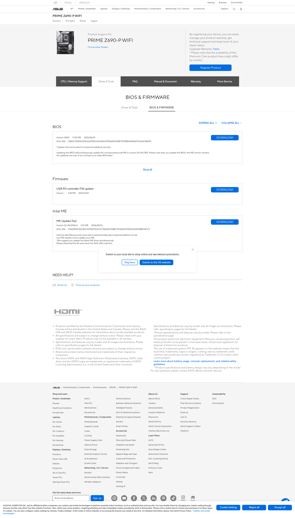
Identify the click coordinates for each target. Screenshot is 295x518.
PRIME (113, 387)
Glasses (56, 463)
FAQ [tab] (135, 81)
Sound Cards (90, 463)
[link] (58, 9)
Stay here (129, 262)
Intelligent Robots (124, 408)
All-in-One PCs (59, 473)
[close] (192, 249)
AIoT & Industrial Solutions (128, 412)
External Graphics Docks (95, 454)
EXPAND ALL (206, 123)
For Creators (58, 431)
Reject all (254, 507)
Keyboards (121, 435)
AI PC (151, 440)
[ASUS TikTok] (173, 498)
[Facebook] (134, 498)
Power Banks (122, 472)
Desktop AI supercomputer (128, 417)
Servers (119, 421)
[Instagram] (114, 498)
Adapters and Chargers (126, 463)
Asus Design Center (157, 449)
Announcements (155, 408)
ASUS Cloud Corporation (160, 426)
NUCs (87, 398)
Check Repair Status (189, 398)
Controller (120, 477)
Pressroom (153, 417)
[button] (210, 2)
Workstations (90, 408)
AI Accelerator (91, 458)
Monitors (57, 454)
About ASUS (154, 398)
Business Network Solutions (128, 403)
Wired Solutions (123, 398)
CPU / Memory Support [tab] (74, 81)
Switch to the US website (156, 262)
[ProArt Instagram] (183, 498)
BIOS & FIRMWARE (161, 107)
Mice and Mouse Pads (126, 440)
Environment (236, 2)
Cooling (88, 435)
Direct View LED (60, 459)
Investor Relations (156, 412)
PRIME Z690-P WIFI (67, 16)
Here (216, 49)
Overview (57, 21)
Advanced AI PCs (156, 445)
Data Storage (90, 449)
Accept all (279, 507)
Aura (150, 472)
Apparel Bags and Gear (126, 454)
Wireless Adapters (92, 482)
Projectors (57, 468)
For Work (57, 426)
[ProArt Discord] (193, 498)
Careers (152, 403)
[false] (210, 68)
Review (83, 21)
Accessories (58, 412)
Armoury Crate (155, 468)
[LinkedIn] (154, 498)
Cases (87, 431)
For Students (58, 436)
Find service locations (88, 285)
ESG (214, 398)
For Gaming (58, 440)
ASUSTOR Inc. (155, 421)
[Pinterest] (163, 498)
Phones (56, 403)
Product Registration (189, 408)
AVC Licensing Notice (158, 458)
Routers (88, 472)
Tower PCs (57, 477)
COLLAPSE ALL (230, 123)
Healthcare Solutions (62, 408)
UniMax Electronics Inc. (159, 431)
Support (94, 21)
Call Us (183, 417)
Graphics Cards (91, 426)
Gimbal (119, 482)
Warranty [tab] (196, 81)
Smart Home (122, 426)
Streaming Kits (122, 449)
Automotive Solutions (158, 454)
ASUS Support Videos (190, 426)
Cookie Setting (228, 507)
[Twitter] (144, 498)
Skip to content (54, 9)
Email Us (62, 285)
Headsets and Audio (125, 445)
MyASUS (184, 431)
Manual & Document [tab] (165, 81)
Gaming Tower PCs (61, 482)
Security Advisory (188, 421)
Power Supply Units (93, 440)
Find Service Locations (190, 403)
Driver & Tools (129, 107)
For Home (57, 422)
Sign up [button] (97, 498)
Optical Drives (90, 445)
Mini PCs (88, 403)
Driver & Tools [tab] (106, 81)
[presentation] (54, 285)
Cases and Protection (126, 458)
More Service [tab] (224, 81)
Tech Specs (70, 21)
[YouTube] (124, 498)
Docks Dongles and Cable (128, 468)
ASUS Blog (153, 463)
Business (223, 2)
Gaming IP (120, 486)
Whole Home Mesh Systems (97, 477)
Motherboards (91, 422)
